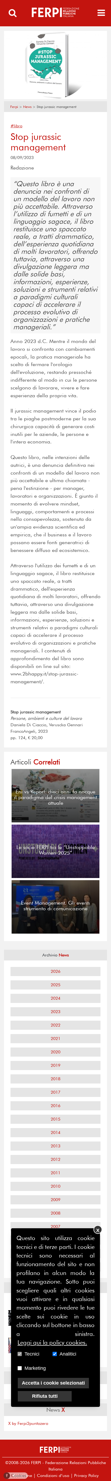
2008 (55, 1213)
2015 (55, 1119)
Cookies (16, 1475)
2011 (55, 1172)
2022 (55, 1025)
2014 (55, 1132)
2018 (55, 1078)
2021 (55, 1038)
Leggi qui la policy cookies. (52, 1342)
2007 (55, 1226)
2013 (55, 1145)
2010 (55, 1186)
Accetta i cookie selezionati (53, 1383)
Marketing (35, 1368)
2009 (55, 1199)
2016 (55, 1105)
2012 (55, 1159)
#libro (16, 125)
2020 (55, 1051)
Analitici (68, 1354)
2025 (55, 984)
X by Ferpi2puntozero (28, 1423)
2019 (55, 1065)
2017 (55, 1092)
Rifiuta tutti (45, 1396)
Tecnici (32, 1354)
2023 (55, 1011)
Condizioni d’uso (53, 1475)
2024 (55, 998)
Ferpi (14, 107)
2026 (55, 971)
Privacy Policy (86, 1475)
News (27, 107)
